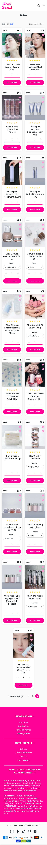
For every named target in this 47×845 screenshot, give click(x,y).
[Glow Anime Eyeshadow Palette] (12, 107)
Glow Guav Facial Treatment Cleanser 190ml (34, 396)
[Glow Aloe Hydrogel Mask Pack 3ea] (35, 45)
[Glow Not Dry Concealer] (35, 437)
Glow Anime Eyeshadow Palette (12, 129)
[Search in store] (38, 5)
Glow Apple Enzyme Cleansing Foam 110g (35, 130)
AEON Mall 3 (11, 806)
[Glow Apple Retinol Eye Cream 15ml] (35, 172)
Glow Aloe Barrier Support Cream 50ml (12, 67)
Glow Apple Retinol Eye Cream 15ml (35, 194)
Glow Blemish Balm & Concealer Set (12, 256)
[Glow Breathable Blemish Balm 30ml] (35, 234)
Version (12, 263)
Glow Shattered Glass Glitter (35, 597)
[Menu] (43, 5)
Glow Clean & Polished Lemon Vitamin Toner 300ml (12, 329)
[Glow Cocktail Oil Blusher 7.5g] (35, 306)
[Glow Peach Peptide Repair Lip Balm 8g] (12, 505)
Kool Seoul (18, 826)
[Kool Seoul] (7, 5)
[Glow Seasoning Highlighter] (35, 505)
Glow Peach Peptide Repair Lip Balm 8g (12, 527)
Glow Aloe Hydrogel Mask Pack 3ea (35, 67)
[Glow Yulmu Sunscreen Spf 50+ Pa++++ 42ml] (23, 645)
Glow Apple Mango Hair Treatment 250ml (12, 194)
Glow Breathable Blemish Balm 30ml (35, 256)
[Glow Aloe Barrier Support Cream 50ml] (12, 45)
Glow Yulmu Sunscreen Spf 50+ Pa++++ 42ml (23, 668)
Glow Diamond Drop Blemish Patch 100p (12, 396)
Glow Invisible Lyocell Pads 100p (12, 457)
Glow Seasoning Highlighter (35, 526)
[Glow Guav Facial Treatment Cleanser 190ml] (35, 374)
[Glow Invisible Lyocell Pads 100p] (12, 437)
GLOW (5, 30)
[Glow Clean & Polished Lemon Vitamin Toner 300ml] (12, 306)
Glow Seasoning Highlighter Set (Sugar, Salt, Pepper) (12, 600)
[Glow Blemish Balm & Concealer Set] (12, 234)
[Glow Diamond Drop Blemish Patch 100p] (12, 374)
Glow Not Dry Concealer (35, 457)
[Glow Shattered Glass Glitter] (35, 577)
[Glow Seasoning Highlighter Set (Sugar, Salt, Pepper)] (12, 577)
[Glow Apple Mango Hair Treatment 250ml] (12, 172)
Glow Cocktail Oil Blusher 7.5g (35, 326)
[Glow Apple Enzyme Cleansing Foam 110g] (35, 107)
